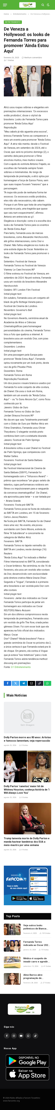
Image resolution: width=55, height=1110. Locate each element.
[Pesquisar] (43, 5)
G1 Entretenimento (21, 667)
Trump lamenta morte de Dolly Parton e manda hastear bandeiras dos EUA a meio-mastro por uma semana (27, 842)
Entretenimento (13, 22)
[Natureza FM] (27, 5)
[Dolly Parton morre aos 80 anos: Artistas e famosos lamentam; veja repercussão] (27, 717)
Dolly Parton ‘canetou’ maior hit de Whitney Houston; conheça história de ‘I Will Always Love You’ (26, 789)
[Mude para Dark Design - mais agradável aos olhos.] (48, 5)
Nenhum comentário (33, 58)
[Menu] (5, 5)
